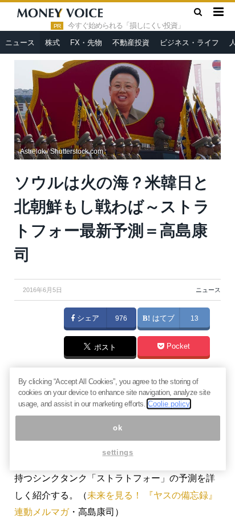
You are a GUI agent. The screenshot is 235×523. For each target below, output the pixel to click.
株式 (52, 42)
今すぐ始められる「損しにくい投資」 (126, 26)
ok (117, 428)
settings (117, 452)
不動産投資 (130, 42)
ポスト (104, 348)
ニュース (20, 42)
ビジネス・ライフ (189, 42)
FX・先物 (86, 42)
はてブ (162, 318)
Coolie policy (169, 404)
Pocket (177, 346)
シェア (87, 318)
